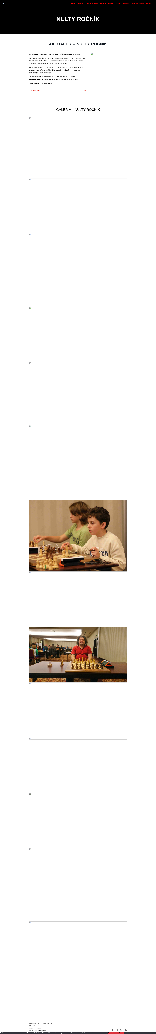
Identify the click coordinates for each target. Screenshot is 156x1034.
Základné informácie (92, 3)
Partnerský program (138, 3)
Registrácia (126, 3)
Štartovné (111, 3)
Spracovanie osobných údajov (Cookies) (40, 1023)
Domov (73, 3)
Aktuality (80, 3)
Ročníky (148, 3)
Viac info (121, 1033)
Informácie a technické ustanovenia (39, 1026)
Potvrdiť (110, 1033)
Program (103, 3)
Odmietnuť (116, 1033)
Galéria (118, 3)
